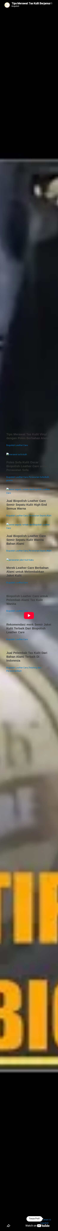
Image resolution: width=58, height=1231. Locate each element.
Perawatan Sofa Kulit (39, 477)
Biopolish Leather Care (17, 445)
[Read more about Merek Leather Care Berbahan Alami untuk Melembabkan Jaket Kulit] (20, 560)
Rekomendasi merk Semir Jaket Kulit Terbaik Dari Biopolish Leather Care (28, 628)
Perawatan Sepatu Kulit (40, 515)
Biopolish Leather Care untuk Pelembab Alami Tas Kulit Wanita (27, 599)
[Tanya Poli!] (47, 1221)
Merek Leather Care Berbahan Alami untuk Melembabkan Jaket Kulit (27, 571)
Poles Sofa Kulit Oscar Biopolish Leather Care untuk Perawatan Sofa (27, 466)
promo (9, 480)
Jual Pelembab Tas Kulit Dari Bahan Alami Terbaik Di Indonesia (26, 656)
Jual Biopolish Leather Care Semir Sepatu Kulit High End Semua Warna (26, 504)
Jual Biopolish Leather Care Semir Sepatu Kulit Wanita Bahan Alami (26, 539)
